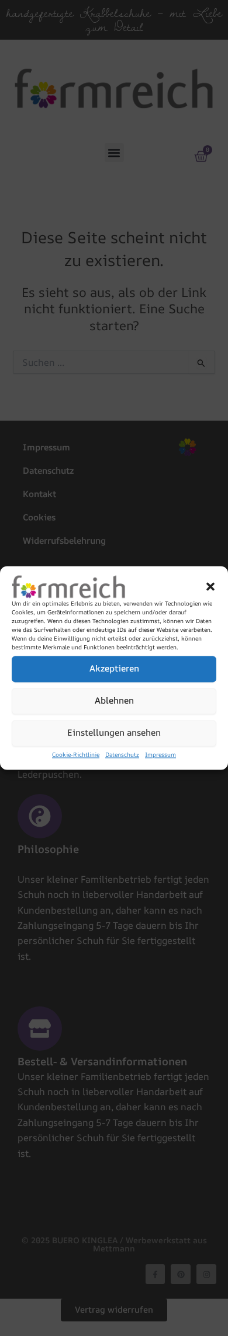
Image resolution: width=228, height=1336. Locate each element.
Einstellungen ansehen (114, 733)
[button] (210, 586)
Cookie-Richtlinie (75, 754)
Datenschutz (122, 754)
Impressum (160, 754)
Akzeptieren (114, 669)
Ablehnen (114, 701)
